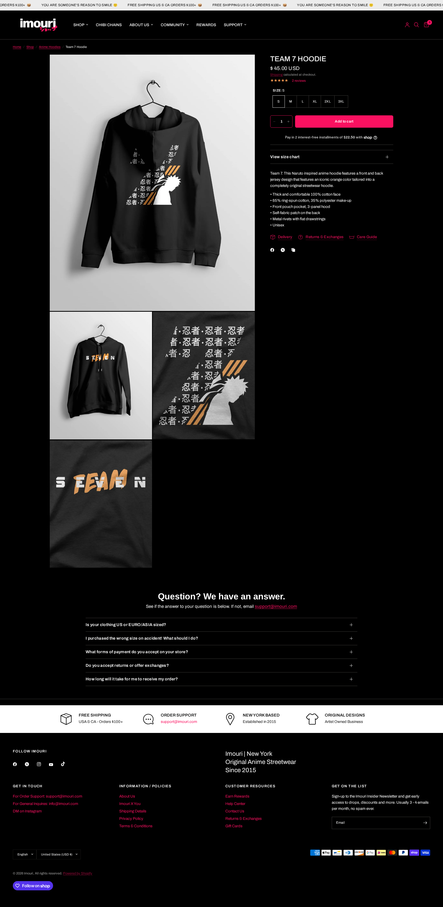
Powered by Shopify (77, 873)
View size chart (285, 157)
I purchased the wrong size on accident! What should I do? (142, 638)
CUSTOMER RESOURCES (250, 786)
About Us (127, 796)
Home (17, 47)
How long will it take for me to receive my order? (132, 679)
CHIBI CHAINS (109, 25)
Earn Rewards (237, 796)
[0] (425, 25)
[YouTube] (54, 764)
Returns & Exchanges (243, 819)
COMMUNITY (173, 25)
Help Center (235, 804)
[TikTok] (66, 764)
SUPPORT (233, 25)
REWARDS (206, 25)
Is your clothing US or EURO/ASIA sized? (126, 624)
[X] (284, 250)
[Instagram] (42, 764)
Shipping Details (132, 811)
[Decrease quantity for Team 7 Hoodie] (274, 121)
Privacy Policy (131, 819)
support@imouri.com (276, 606)
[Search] (416, 25)
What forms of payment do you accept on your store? (137, 652)
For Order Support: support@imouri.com (47, 796)
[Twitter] (30, 764)
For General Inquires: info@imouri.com (45, 804)
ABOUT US (139, 25)
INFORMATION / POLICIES (145, 786)
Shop (30, 47)
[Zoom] (244, 65)
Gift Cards (234, 826)
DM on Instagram (27, 811)
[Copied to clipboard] (294, 250)
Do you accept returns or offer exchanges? (127, 665)
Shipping (276, 74)
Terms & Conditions (136, 826)
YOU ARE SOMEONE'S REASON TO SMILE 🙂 (54, 5)
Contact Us (234, 811)
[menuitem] (80, 25)
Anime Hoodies (50, 47)
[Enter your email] (425, 823)
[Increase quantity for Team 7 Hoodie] (288, 121)
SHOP (78, 25)
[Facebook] (273, 250)
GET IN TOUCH (28, 786)
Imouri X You (129, 804)
